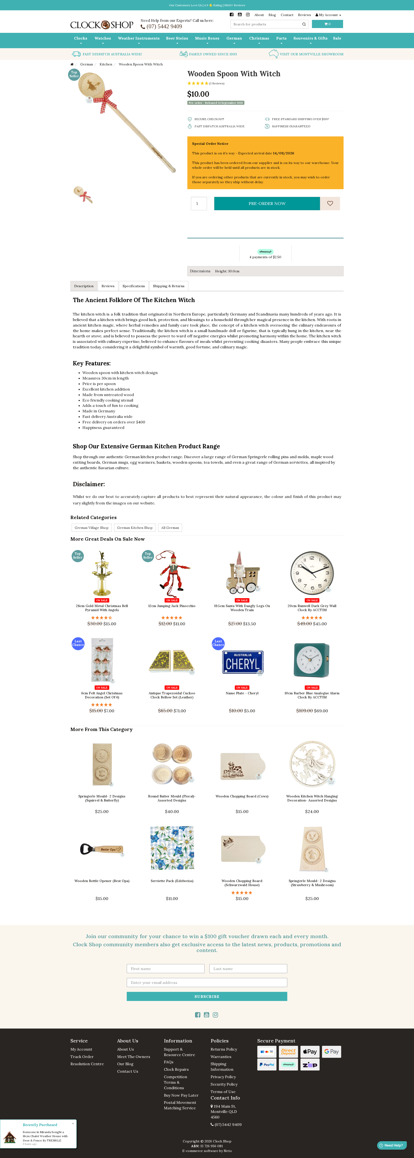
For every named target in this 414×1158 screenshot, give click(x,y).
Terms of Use (223, 1091)
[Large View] (81, 193)
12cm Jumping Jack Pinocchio (172, 606)
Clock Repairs (176, 1069)
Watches (102, 38)
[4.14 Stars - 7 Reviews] (102, 617)
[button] (90, 1040)
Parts (281, 38)
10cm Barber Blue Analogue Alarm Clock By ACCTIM (312, 695)
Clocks (80, 38)
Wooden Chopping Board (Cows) (242, 796)
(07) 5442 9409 (228, 1124)
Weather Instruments (139, 38)
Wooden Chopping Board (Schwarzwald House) (242, 883)
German (234, 38)
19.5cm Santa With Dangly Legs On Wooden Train (242, 608)
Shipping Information (222, 1066)
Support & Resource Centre (179, 1052)
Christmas (259, 38)
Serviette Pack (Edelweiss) (172, 881)
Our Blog (125, 1063)
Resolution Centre (87, 1063)
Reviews (304, 15)
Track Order (82, 1056)
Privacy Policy (223, 1076)
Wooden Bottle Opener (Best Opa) (102, 881)
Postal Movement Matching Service (180, 1105)
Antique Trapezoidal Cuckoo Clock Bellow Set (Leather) (172, 695)
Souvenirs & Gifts (310, 38)
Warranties (221, 1056)
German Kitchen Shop (135, 528)
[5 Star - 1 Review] (172, 617)
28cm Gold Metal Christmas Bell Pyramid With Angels (102, 608)
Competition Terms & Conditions (175, 1082)
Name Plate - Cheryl (242, 693)
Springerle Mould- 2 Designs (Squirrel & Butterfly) (101, 798)
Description (83, 286)
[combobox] (269, 24)
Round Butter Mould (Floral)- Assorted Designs (172, 798)
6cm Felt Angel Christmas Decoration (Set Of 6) (101, 695)
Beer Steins (177, 38)
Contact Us (127, 1071)
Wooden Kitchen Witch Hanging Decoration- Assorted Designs (312, 798)
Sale (337, 38)
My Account (81, 1049)
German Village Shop (92, 528)
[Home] (72, 64)
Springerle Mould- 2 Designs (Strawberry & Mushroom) (312, 883)
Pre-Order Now (267, 203)
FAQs (168, 1061)
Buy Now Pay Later (181, 1095)
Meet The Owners (133, 1056)
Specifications (134, 286)
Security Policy (224, 1084)
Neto (228, 1151)
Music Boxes (207, 38)
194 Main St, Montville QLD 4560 (224, 1112)
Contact (287, 15)
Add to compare (104, 594)
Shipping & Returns (168, 286)
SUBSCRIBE (207, 996)
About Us (125, 1049)
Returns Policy (224, 1049)
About (259, 15)
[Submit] (304, 24)
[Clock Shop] (101, 23)
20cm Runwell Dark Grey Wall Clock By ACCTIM (312, 608)
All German (170, 528)
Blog (272, 15)
